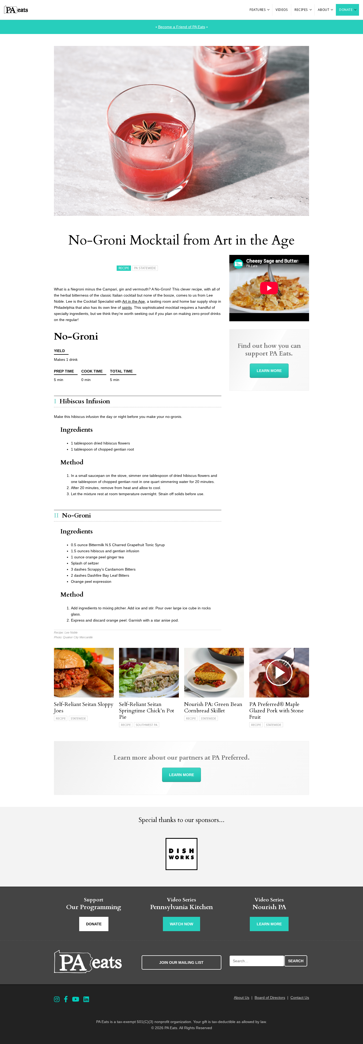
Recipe (124, 268)
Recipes (301, 9)
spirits (127, 307)
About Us (241, 997)
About (324, 9)
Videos (282, 9)
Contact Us (299, 997)
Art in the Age (133, 301)
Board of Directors (270, 997)
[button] (269, 10)
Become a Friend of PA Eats (181, 27)
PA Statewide (145, 268)
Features (258, 9)
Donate (346, 9)
